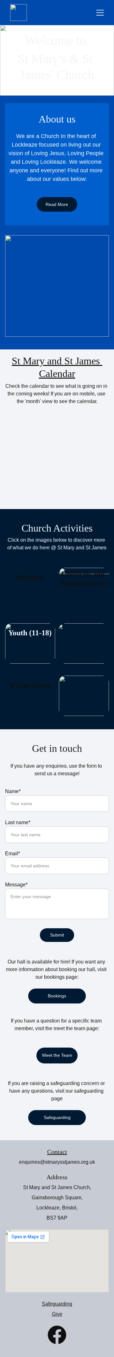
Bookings (57, 995)
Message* (16, 884)
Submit (57, 934)
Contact (57, 1151)
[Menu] (100, 13)
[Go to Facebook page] (57, 1335)
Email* (12, 853)
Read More (57, 204)
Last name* (17, 822)
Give (57, 1314)
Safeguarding (57, 1117)
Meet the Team (57, 1055)
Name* (13, 791)
